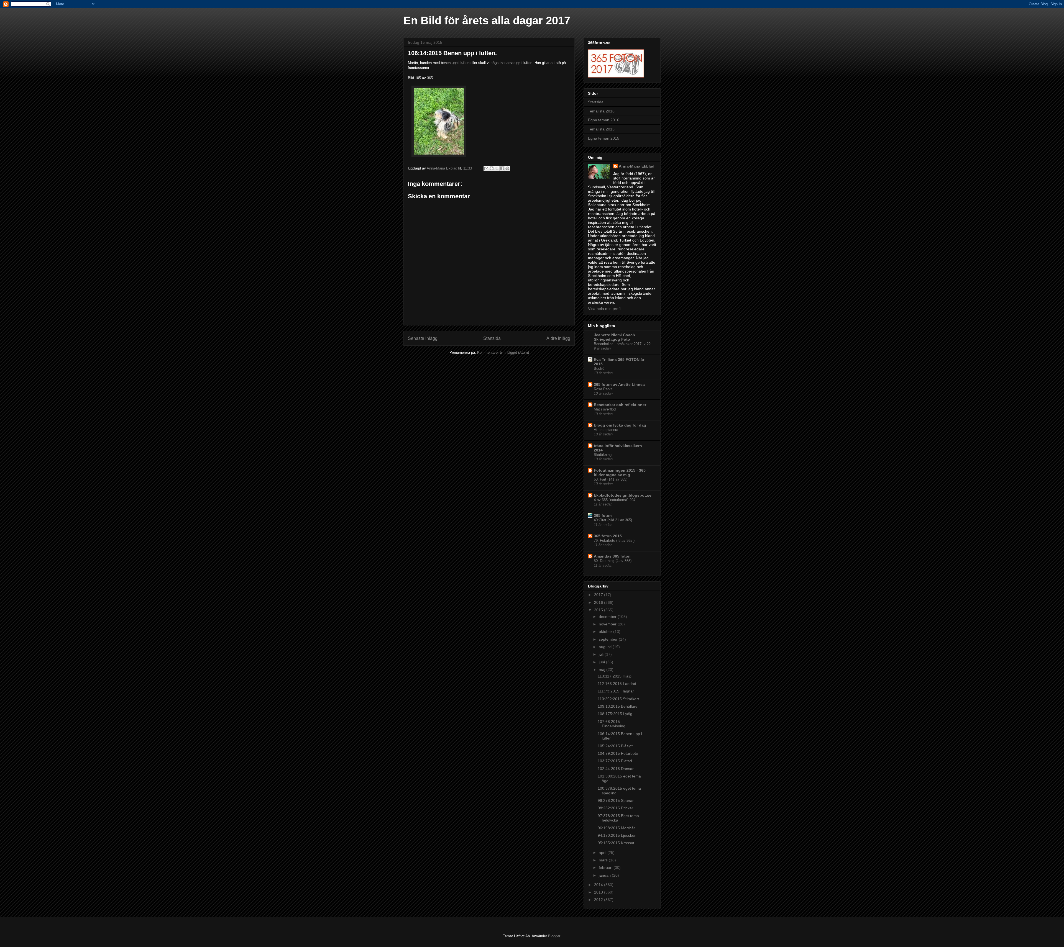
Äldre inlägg (558, 338)
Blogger (554, 936)
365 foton (603, 515)
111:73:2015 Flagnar (616, 691)
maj (602, 669)
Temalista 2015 (601, 129)
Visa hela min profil (604, 308)
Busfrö (599, 368)
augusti (606, 647)
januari (605, 875)
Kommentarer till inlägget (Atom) (503, 352)
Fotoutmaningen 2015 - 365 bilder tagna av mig (620, 472)
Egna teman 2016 (603, 120)
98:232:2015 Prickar (615, 808)
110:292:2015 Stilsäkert (618, 699)
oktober (606, 631)
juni (602, 662)
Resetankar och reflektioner (620, 404)
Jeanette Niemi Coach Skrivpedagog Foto (614, 337)
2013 (599, 892)
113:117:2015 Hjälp (614, 676)
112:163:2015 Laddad (617, 683)
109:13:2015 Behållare (618, 706)
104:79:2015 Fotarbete (618, 753)
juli (602, 654)
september (609, 639)
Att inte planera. (606, 430)
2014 (599, 884)
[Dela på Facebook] (502, 168)
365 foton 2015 (608, 536)
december (608, 616)
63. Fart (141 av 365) (610, 479)
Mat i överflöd (605, 409)
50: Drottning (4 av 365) (612, 561)
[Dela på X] (497, 168)
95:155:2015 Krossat (616, 843)
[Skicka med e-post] (486, 168)
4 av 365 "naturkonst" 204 (614, 500)
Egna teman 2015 (603, 138)
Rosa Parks (603, 389)
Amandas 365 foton (612, 556)
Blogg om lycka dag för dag (620, 425)
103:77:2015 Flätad (615, 761)
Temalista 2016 (601, 111)
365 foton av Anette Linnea (619, 384)
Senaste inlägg (423, 338)
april (603, 852)
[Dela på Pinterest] (507, 168)
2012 (599, 899)
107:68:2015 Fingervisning (611, 723)
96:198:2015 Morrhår (616, 828)
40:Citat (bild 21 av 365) (613, 520)
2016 (599, 602)
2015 (599, 610)
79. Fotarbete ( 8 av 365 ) (614, 540)
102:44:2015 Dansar (616, 768)
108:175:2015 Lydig (615, 714)
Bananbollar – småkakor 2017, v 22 (622, 344)
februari (606, 867)
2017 (599, 594)
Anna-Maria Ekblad (636, 166)
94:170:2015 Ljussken (617, 835)
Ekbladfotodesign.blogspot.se (622, 495)
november (608, 624)
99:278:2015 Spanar (616, 800)
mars (604, 860)
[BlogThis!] (491, 168)
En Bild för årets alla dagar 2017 (486, 20)
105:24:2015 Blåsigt (615, 746)
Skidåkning (603, 455)
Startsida (492, 338)
